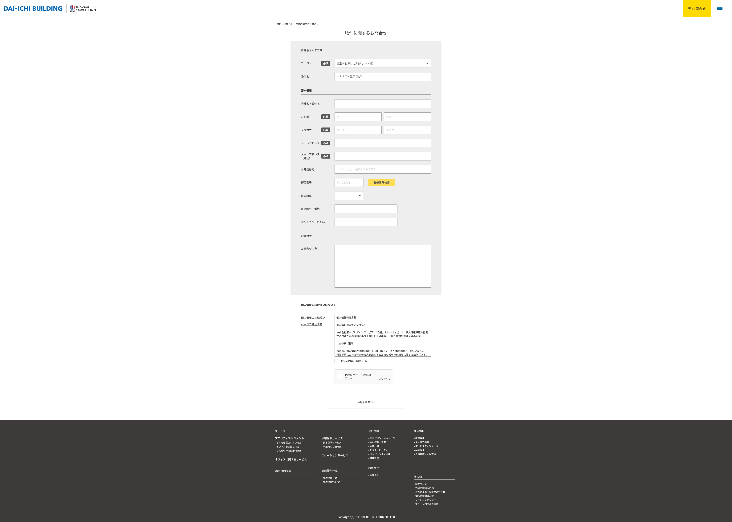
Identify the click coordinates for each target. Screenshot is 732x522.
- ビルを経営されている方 (288, 442)
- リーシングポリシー (425, 499)
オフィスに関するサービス (291, 459)
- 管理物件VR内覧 (331, 481)
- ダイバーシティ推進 (379, 454)
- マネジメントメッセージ (381, 438)
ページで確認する (311, 324)
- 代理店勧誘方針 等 (424, 487)
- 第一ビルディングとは (426, 446)
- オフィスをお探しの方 (287, 446)
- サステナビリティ (378, 450)
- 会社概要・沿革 (377, 442)
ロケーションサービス (335, 455)
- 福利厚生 (419, 450)
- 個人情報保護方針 (424, 495)
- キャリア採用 (421, 442)
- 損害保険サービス (331, 442)
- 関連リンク (420, 483)
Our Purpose (283, 470)
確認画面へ (366, 402)
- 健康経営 (373, 458)
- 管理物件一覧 (329, 477)
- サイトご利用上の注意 (426, 503)
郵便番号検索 (382, 182)
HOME (278, 24)
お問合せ (288, 24)
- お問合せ (373, 475)
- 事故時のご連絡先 (331, 446)
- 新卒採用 (419, 438)
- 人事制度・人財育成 (425, 454)
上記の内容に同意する (353, 361)
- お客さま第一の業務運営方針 (429, 491)
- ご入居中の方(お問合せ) (288, 450)
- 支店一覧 (373, 446)
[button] (719, 8)
